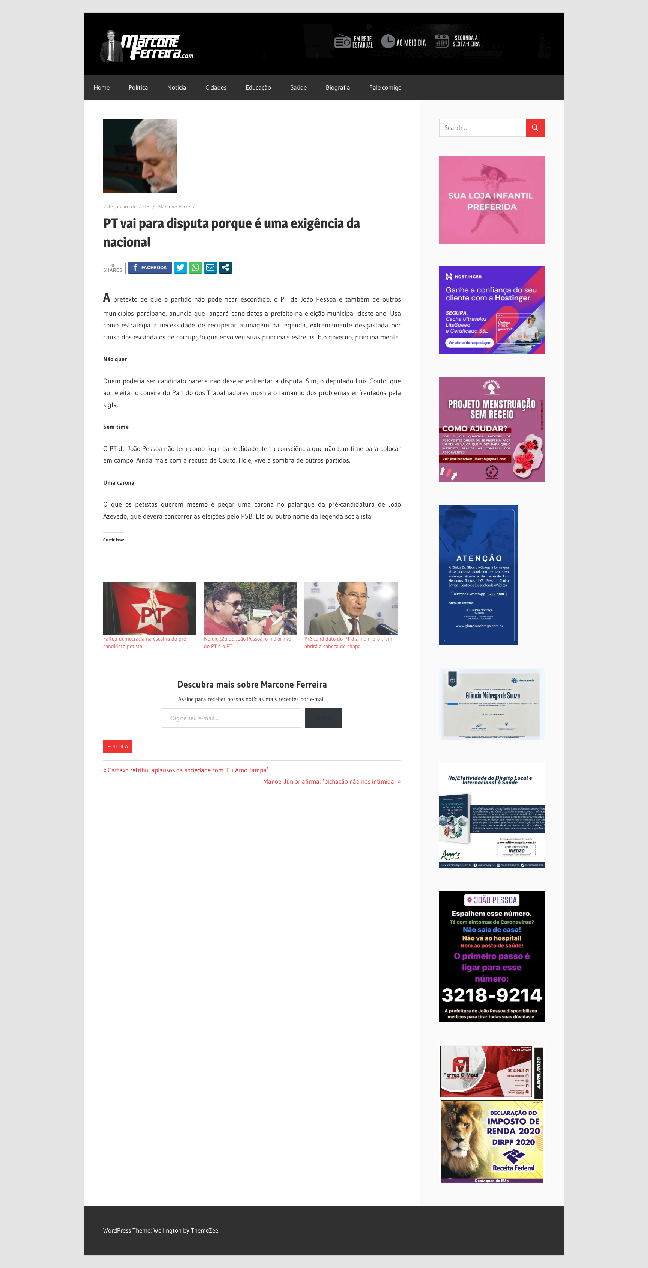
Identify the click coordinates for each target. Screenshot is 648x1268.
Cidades (216, 87)
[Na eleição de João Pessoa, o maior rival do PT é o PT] (250, 608)
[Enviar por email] (210, 267)
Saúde (298, 87)
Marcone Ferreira (177, 206)
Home (102, 87)
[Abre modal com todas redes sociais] (225, 267)
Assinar (323, 718)
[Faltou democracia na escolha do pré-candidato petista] (149, 608)
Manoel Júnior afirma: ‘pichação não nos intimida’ (329, 781)
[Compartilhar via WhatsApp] (195, 267)
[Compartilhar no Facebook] (150, 267)
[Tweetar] (180, 267)
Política (138, 87)
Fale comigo (385, 87)
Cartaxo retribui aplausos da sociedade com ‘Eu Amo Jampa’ (187, 770)
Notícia (176, 87)
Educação (258, 87)
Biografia (338, 87)
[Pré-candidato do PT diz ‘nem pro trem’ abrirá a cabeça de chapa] (351, 608)
